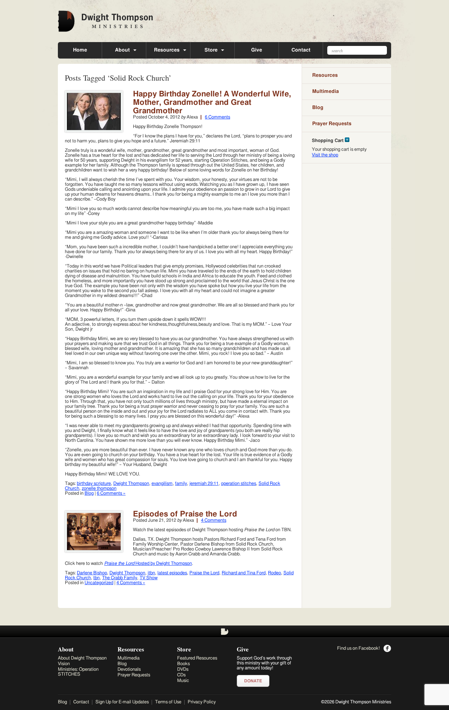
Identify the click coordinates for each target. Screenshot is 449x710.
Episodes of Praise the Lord (185, 514)
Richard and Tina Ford (244, 573)
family (181, 483)
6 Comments (217, 117)
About (122, 50)
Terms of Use (168, 702)
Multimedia (325, 91)
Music (183, 680)
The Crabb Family (119, 578)
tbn (96, 578)
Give (256, 50)
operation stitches (238, 483)
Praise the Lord (204, 573)
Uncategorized (99, 583)
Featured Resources (197, 658)
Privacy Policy (202, 702)
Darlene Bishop (92, 573)
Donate (253, 681)
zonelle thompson (99, 488)
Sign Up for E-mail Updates (122, 702)
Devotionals (129, 669)
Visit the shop (325, 155)
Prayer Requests (331, 123)
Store (211, 50)
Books (183, 664)
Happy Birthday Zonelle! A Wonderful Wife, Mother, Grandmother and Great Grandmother (212, 102)
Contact (300, 50)
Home (80, 50)
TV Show (149, 578)
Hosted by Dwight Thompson (148, 563)
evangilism (162, 483)
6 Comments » (111, 493)
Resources (167, 50)
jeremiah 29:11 (204, 483)
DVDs (182, 669)
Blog (89, 493)
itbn (151, 573)
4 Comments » (130, 583)
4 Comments (213, 520)
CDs (181, 675)
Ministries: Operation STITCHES (78, 672)
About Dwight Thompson (82, 658)
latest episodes (172, 573)
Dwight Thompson (131, 483)
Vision (64, 664)
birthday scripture (94, 483)
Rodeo (274, 573)
